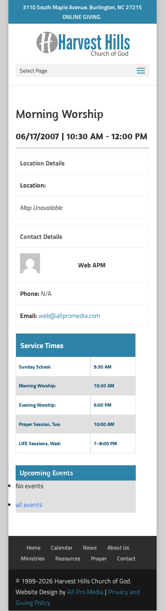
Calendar (61, 547)
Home (33, 547)
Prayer (99, 558)
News (90, 547)
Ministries (33, 558)
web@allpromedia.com (69, 315)
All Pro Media (85, 592)
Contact (126, 558)
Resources (67, 558)
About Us (118, 547)
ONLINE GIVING (81, 16)
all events (29, 504)
